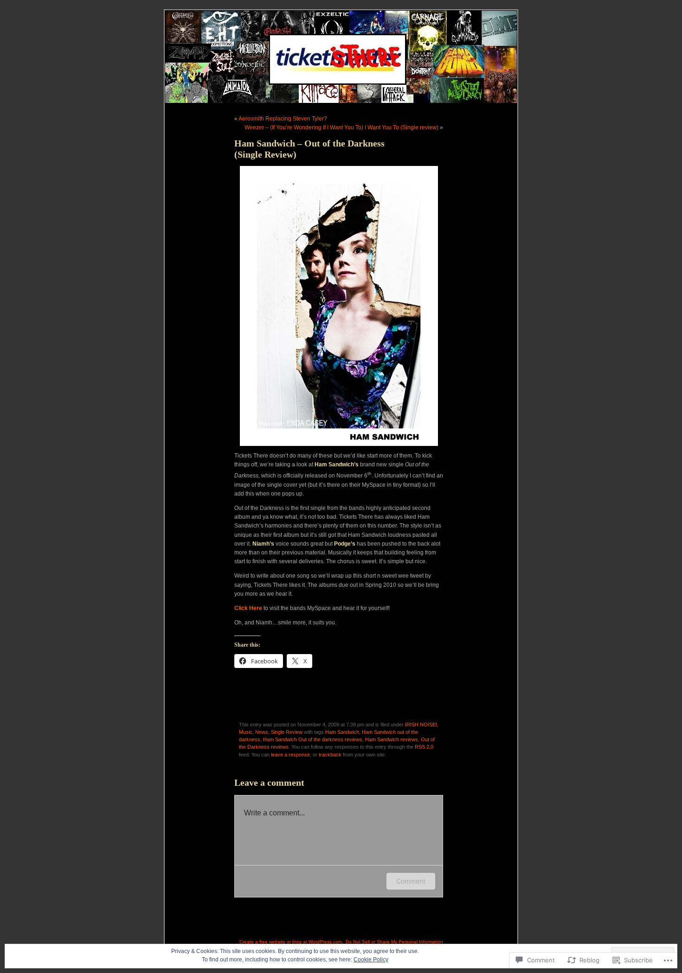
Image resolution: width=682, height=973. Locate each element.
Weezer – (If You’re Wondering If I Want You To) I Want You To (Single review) (341, 127)
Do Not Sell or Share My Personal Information (394, 941)
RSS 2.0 (424, 747)
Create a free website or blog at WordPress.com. (291, 941)
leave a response (290, 754)
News (261, 732)
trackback (330, 754)
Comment (410, 881)
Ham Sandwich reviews (391, 739)
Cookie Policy (371, 959)
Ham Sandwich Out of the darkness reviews (312, 739)
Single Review (286, 732)
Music (245, 732)
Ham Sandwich (342, 732)
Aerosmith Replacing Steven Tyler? (282, 118)
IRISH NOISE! (421, 724)
